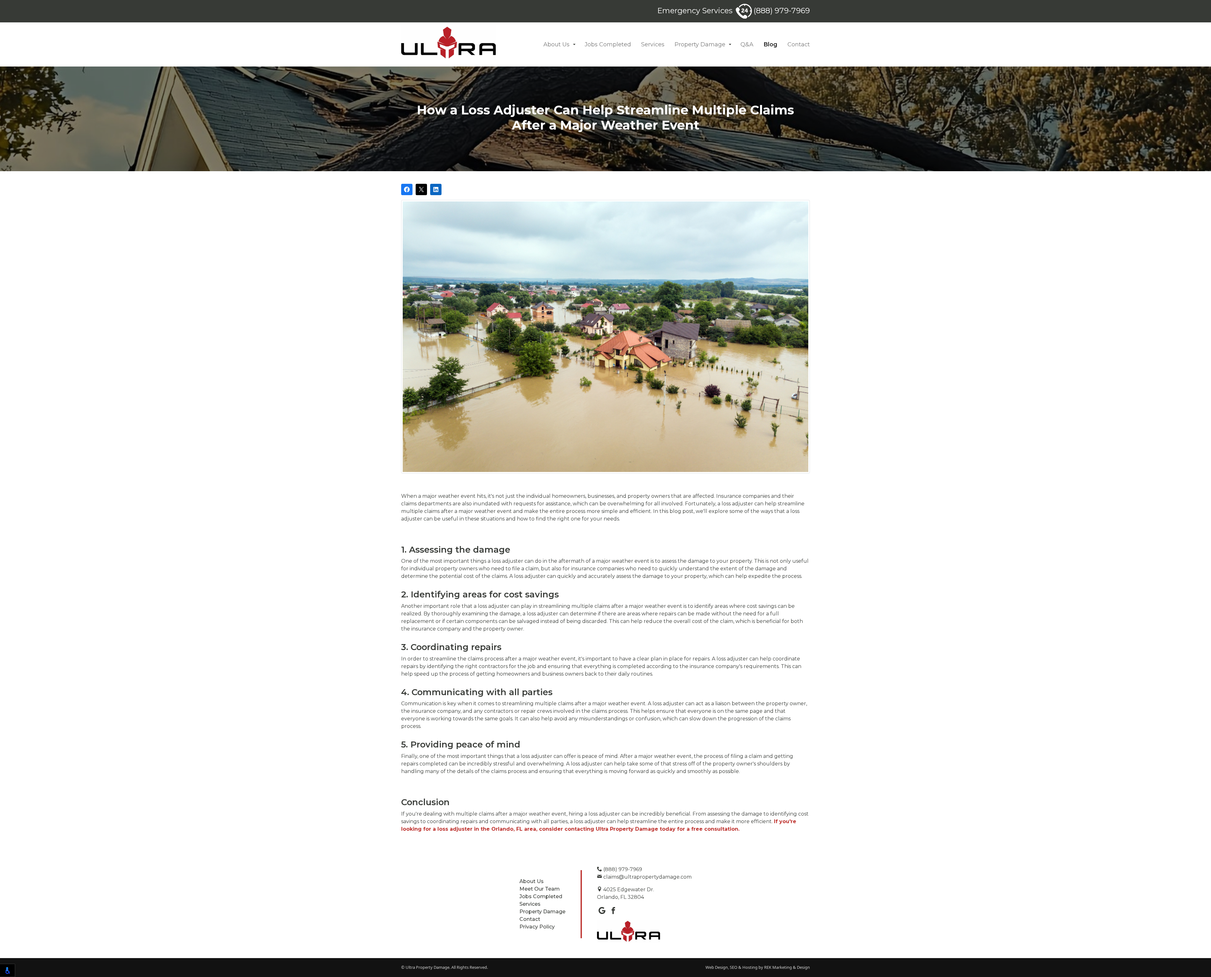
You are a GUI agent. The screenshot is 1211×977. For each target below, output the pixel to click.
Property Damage (700, 44)
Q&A (746, 44)
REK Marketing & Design (787, 967)
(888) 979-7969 (781, 10)
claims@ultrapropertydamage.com (647, 877)
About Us (556, 44)
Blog (770, 44)
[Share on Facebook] (406, 189)
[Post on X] (421, 189)
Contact (798, 44)
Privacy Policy (537, 927)
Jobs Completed (608, 44)
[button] (574, 44)
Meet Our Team (539, 889)
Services (652, 44)
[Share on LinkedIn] (436, 189)
